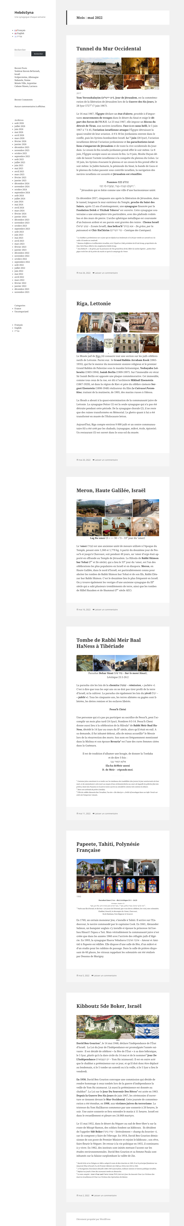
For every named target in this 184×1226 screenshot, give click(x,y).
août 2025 (19, 159)
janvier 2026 (20, 144)
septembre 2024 (22, 192)
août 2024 (19, 195)
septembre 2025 (22, 156)
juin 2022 (19, 271)
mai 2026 (19, 132)
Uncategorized (21, 311)
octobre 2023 (21, 225)
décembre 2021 (22, 289)
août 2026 (19, 123)
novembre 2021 (22, 292)
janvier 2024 (20, 216)
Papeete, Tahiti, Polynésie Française (107, 847)
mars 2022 (19, 280)
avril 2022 (19, 277)
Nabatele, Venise (22, 80)
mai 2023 (19, 237)
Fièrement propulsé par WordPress (93, 1219)
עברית (17, 331)
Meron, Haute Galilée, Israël (111, 490)
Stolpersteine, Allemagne (27, 77)
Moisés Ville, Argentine (26, 83)
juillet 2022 (20, 268)
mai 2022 (19, 274)
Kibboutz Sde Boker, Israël (109, 1006)
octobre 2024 (21, 189)
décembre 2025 (22, 147)
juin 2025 (19, 165)
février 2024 (20, 213)
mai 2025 (19, 168)
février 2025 (20, 177)
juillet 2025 (20, 162)
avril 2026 (19, 135)
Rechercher (20, 49)
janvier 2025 (20, 180)
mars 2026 (19, 138)
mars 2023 (19, 243)
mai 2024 (19, 204)
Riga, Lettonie (93, 303)
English (18, 328)
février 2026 (20, 141)
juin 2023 (19, 234)
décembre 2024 (22, 183)
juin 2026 (19, 129)
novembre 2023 (22, 222)
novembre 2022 (22, 256)
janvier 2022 (20, 286)
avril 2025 (19, 171)
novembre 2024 (22, 186)
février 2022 (20, 283)
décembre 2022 (22, 252)
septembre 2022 (22, 262)
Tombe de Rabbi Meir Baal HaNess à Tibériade (108, 643)
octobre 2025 (21, 153)
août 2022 (19, 265)
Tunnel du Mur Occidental (108, 48)
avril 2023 (19, 240)
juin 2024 (19, 201)
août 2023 (19, 231)
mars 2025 (19, 174)
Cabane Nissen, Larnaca (26, 86)
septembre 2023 (22, 228)
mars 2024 (19, 210)
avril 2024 (19, 207)
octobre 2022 (21, 259)
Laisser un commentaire (106, 272)
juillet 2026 (20, 126)
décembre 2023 (22, 219)
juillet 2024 (20, 198)
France (18, 308)
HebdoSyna (24, 12)
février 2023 (20, 246)
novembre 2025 (22, 150)
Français (19, 324)
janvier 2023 (20, 249)
